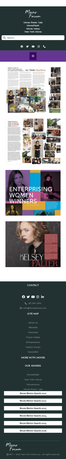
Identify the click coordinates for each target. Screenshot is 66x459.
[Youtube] (33, 46)
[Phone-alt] (44, 46)
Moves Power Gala (33, 22)
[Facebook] (21, 46)
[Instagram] (38, 46)
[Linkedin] (42, 297)
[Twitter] (27, 46)
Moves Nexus (33, 29)
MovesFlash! (33, 25)
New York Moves (33, 32)
